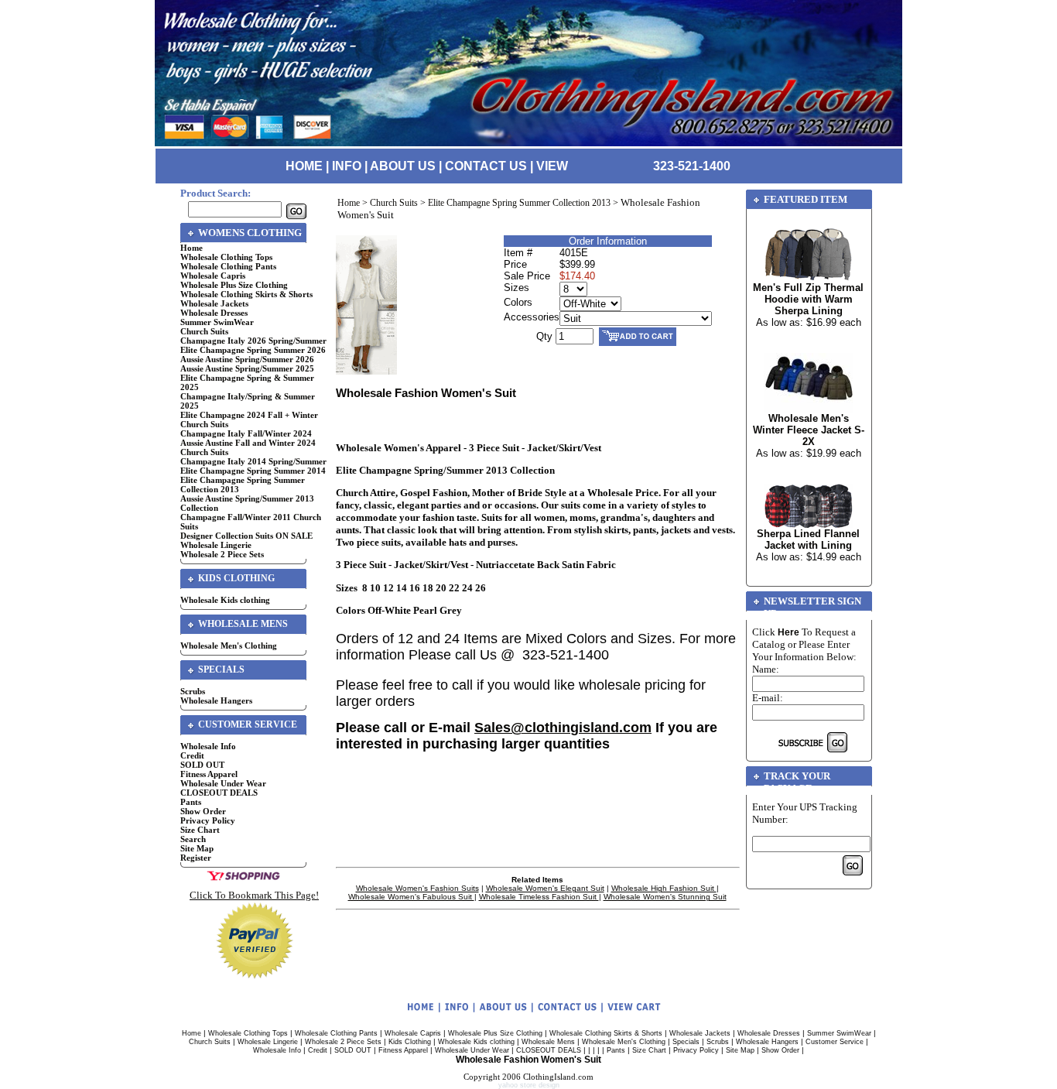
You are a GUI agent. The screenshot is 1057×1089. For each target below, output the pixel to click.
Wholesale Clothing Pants (228, 266)
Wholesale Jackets (214, 303)
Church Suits (204, 331)
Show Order (203, 811)
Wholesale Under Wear (223, 783)
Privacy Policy (207, 820)
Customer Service (835, 1042)
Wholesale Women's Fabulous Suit (411, 896)
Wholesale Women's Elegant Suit (545, 888)
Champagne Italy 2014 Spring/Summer (253, 461)
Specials (686, 1042)
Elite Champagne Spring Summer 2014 (253, 470)
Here (788, 632)
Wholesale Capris (212, 275)
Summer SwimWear (217, 322)
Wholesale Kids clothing (225, 599)
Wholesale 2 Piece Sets (222, 554)
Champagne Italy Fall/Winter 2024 (246, 433)
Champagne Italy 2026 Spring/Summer (253, 340)
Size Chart (200, 829)
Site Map (197, 848)
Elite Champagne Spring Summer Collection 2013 (519, 202)
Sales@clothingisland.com (563, 727)
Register (195, 857)
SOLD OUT (202, 764)
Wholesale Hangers (216, 700)
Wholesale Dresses (214, 312)
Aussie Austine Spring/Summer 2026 (247, 359)
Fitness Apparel (209, 774)
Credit (192, 755)
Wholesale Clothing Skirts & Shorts (246, 294)
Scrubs (192, 691)
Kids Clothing (409, 1042)
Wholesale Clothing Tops (226, 257)
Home (191, 247)
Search (193, 839)
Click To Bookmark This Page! (254, 895)
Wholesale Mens (548, 1042)
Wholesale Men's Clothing (228, 645)
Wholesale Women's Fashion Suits (417, 888)
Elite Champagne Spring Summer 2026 (253, 349)
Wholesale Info (208, 746)
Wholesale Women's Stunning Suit (665, 896)
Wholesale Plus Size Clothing (234, 284)
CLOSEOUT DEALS (219, 792)
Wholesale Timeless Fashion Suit (539, 896)
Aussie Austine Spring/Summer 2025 (247, 368)
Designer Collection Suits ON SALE (246, 535)
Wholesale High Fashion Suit (664, 888)
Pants (190, 801)
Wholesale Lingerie (215, 545)
